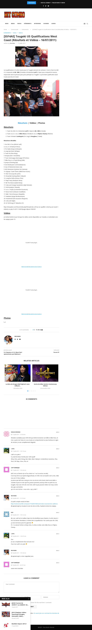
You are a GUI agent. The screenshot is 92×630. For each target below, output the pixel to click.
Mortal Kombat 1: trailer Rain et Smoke (53, 2)
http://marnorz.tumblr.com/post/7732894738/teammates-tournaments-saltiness (34, 504)
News (6, 23)
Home (5, 29)
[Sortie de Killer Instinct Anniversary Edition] (45, 373)
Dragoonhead (15, 432)
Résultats (22, 123)
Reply (57, 432)
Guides (53, 23)
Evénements (27, 23)
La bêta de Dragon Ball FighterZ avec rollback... (18, 385)
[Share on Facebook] (36, 330)
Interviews (37, 23)
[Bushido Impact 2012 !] (6, 625)
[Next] (39, 2)
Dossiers (46, 23)
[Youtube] (48, 6)
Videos (19, 23)
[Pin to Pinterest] (40, 330)
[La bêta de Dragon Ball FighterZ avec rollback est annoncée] (18, 373)
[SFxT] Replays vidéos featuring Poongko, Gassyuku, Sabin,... (19, 614)
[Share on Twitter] (38, 330)
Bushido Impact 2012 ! (19, 624)
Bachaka (12, 43)
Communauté (14, 29)
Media (13, 23)
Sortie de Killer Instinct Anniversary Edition (45, 385)
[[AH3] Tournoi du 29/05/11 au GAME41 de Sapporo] (6, 605)
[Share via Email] (42, 330)
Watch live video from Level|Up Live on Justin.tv (31, 266)
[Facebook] (43, 6)
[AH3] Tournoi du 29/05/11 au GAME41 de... (20, 604)
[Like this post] (34, 330)
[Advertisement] (31, 415)
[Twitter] (45, 6)
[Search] (87, 23)
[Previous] (37, 2)
